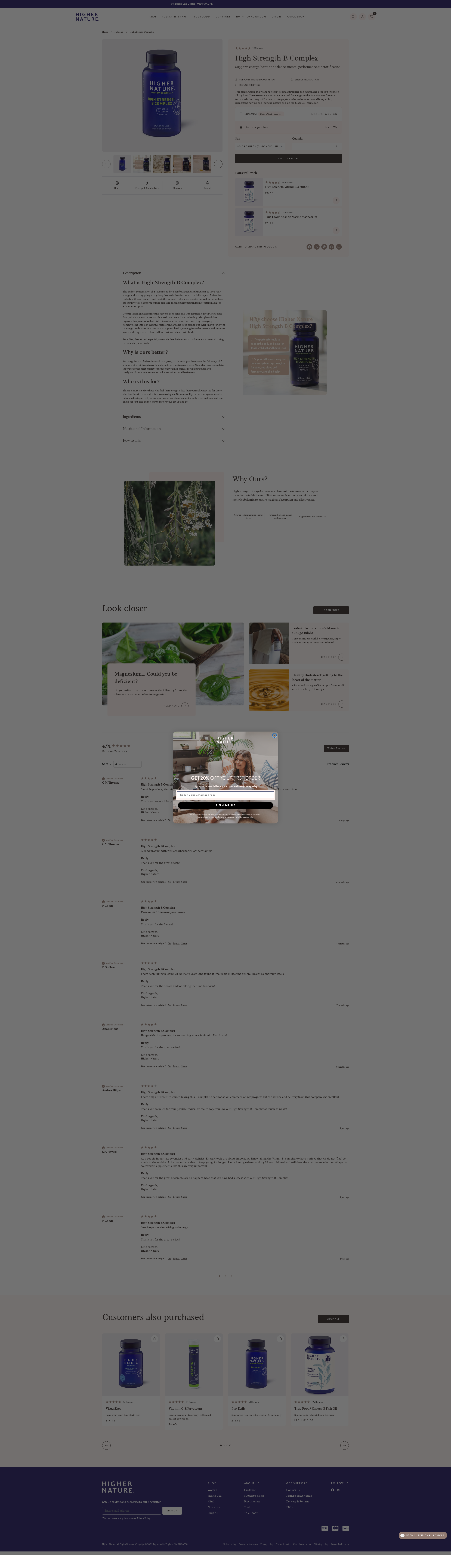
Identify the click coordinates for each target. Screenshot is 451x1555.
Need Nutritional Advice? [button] (425, 1535)
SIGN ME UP (226, 805)
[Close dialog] (274, 735)
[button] (423, 1535)
